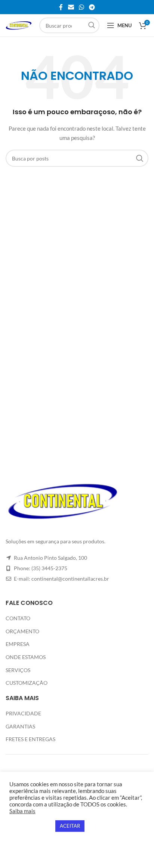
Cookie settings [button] (30, 826)
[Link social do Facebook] (60, 7)
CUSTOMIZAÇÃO (26, 683)
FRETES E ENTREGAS (30, 739)
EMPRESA (18, 644)
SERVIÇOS (18, 670)
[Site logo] (19, 25)
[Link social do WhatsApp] (81, 7)
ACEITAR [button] (70, 826)
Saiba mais (22, 811)
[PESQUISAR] (91, 25)
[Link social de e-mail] (70, 7)
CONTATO (18, 618)
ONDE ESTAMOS (26, 657)
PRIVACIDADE (23, 713)
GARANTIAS (20, 726)
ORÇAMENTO (22, 631)
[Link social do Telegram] (92, 7)
